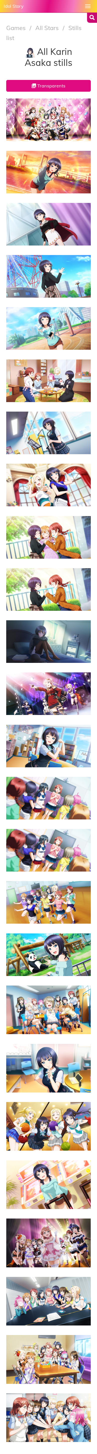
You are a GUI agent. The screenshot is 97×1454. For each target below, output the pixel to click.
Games (16, 28)
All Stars (47, 28)
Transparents (50, 86)
